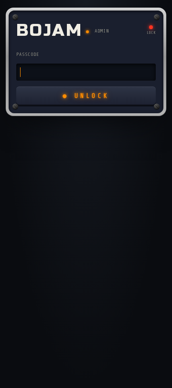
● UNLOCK (86, 95)
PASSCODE (27, 54)
